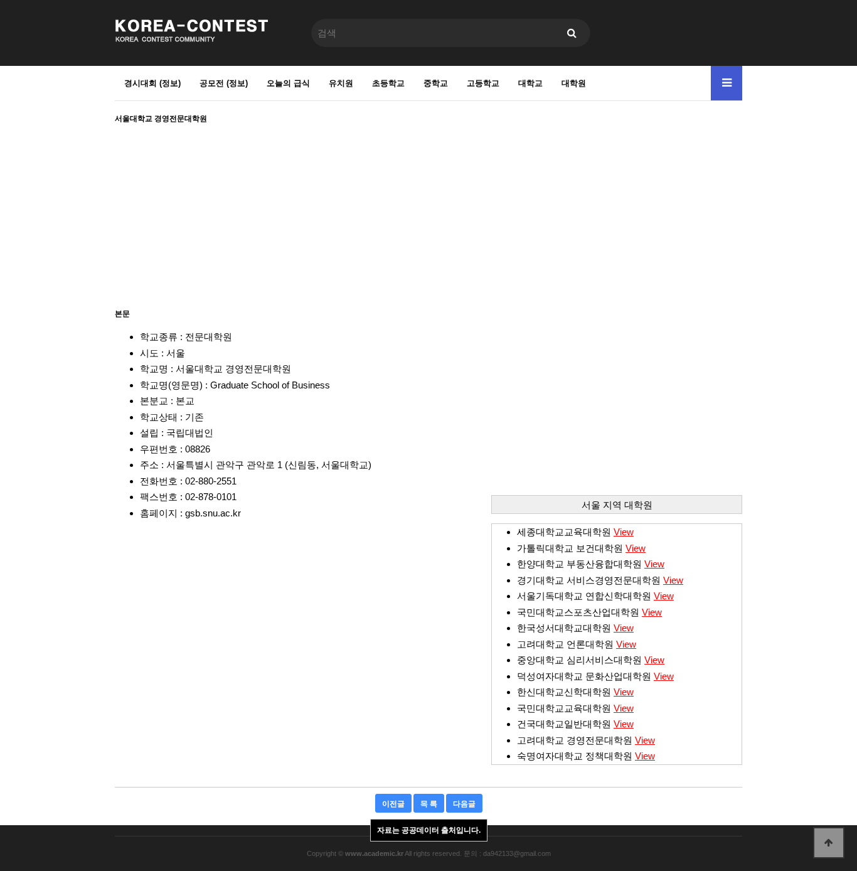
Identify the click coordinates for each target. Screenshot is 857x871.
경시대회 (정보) (152, 83)
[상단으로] (828, 842)
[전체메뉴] (726, 83)
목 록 (428, 803)
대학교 (530, 83)
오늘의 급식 (288, 83)
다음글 (464, 803)
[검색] (571, 33)
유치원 (341, 83)
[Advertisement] (428, 212)
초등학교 (388, 83)
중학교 (435, 83)
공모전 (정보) (224, 83)
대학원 (574, 83)
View (624, 531)
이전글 (393, 803)
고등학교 (483, 83)
